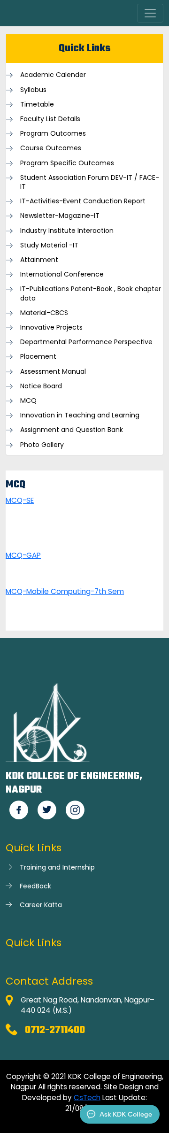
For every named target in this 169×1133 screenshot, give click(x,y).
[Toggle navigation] (150, 13)
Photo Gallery (42, 444)
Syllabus (33, 89)
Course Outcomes (50, 148)
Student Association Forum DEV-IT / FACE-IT (89, 182)
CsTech (87, 1097)
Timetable (37, 104)
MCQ (28, 400)
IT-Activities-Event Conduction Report (83, 201)
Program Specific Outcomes (67, 163)
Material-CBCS (44, 312)
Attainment (39, 259)
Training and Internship (57, 867)
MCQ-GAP (23, 555)
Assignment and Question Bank (71, 429)
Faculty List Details (50, 119)
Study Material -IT (49, 245)
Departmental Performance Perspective (86, 342)
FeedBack (35, 886)
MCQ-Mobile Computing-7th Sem (65, 591)
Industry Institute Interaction (67, 230)
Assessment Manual (53, 371)
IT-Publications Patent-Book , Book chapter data (90, 293)
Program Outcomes (53, 133)
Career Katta (41, 904)
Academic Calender (53, 74)
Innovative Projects (51, 327)
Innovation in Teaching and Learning (79, 415)
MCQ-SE (20, 500)
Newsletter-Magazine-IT (60, 215)
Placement (38, 356)
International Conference (62, 274)
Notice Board (41, 386)
